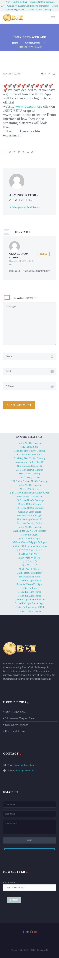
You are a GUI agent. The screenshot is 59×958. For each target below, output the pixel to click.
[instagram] (31, 932)
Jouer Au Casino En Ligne (29, 584)
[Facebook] (5, 152)
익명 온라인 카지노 (29, 569)
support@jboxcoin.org (25, 765)
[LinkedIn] (28, 152)
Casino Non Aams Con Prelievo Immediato (28, 5)
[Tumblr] (23, 152)
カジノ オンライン (29, 489)
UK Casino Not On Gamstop (30, 469)
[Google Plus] (14, 152)
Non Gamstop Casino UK (29, 466)
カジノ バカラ (29, 561)
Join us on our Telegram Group (20, 718)
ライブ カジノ (29, 565)
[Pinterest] (19, 152)
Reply (43, 254)
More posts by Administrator (26, 207)
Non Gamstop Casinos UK (30, 496)
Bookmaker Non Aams (29, 576)
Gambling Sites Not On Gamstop (29, 450)
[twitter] (27, 932)
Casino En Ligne (29, 588)
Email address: (10, 882)
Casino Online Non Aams (29, 454)
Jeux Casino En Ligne (29, 538)
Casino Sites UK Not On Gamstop (29, 531)
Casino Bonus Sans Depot (29, 573)
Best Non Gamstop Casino (29, 523)
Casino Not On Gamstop (29, 443)
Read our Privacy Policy (16, 724)
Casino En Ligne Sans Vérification (29, 599)
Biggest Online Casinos (29, 504)
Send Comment (19, 404)
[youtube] (35, 932)
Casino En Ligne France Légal (29, 603)
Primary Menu (53, 18)
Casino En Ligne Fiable (29, 511)
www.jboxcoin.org (28, 106)
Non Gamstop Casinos (29, 477)
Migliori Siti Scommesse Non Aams (29, 546)
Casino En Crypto (29, 534)
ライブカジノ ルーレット (29, 550)
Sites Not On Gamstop (29, 473)
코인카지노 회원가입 (29, 557)
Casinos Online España (29, 611)
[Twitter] (9, 152)
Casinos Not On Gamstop (39, 9)
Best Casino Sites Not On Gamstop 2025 (29, 492)
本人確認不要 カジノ (29, 553)
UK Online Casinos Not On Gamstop (29, 481)
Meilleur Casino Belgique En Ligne (30, 542)
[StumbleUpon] (32, 152)
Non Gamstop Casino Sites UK (30, 462)
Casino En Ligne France (29, 580)
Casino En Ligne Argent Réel (29, 607)
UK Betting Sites (29, 447)
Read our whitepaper (15, 731)
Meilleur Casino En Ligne (29, 515)
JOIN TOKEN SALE (15, 712)
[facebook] (23, 932)
